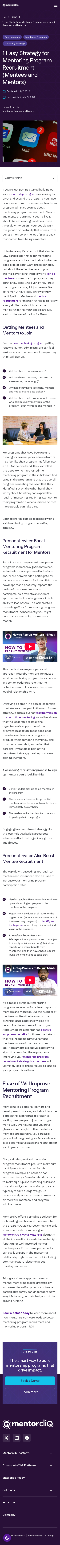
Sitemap (49, 1535)
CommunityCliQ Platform (19, 1465)
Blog (14, 17)
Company (9, 1515)
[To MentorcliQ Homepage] (11, 5)
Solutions (9, 1490)
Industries (9, 1502)
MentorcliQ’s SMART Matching (22, 1235)
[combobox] (30, 178)
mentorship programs (23, 194)
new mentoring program (28, 343)
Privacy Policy (35, 1535)
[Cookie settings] (7, 1538)
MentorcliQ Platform (16, 1453)
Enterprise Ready (14, 1478)
